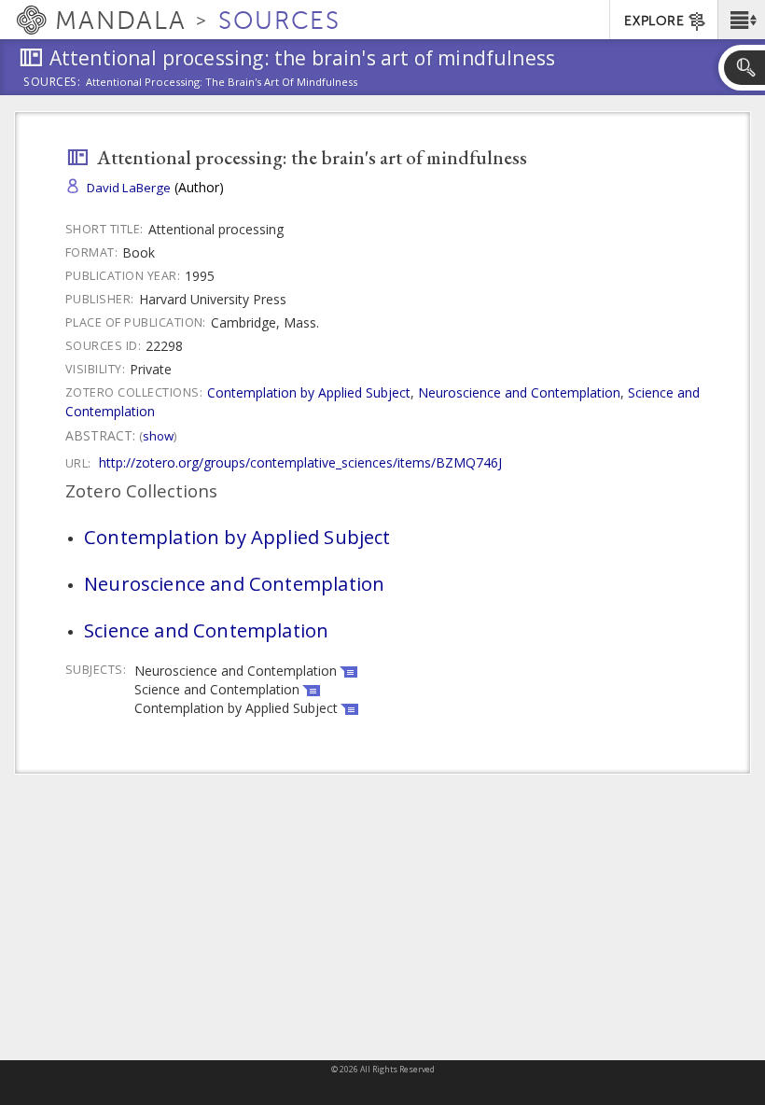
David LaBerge (129, 187)
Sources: (52, 83)
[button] (741, 19)
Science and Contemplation (206, 630)
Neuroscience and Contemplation (519, 392)
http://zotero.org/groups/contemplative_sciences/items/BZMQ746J (300, 462)
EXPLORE (654, 21)
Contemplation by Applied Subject (308, 392)
